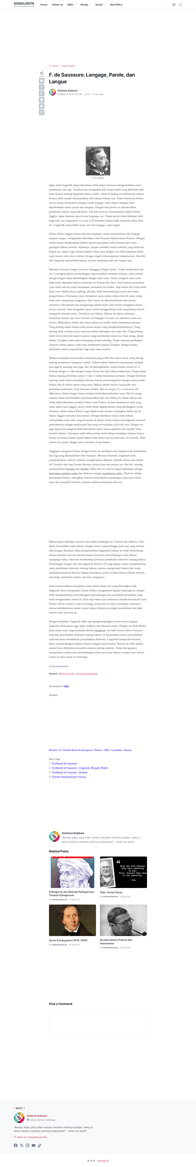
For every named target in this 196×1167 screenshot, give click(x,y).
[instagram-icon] (27, 1146)
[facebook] (41, 81)
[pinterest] (41, 106)
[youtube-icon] (33, 1146)
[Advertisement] (98, 36)
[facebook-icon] (15, 1146)
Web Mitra (116, 4)
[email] (41, 112)
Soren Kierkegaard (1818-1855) (68, 940)
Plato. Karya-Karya (111, 892)
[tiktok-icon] (39, 1146)
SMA (70, 4)
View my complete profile (31, 1137)
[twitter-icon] (21, 1146)
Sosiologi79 (24, 3)
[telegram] (41, 100)
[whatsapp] (41, 93)
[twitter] (41, 87)
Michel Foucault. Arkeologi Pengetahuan (78, 673)
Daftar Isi (57, 4)
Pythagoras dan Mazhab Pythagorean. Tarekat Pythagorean (71, 893)
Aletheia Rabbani (37, 1115)
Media (84, 4)
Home (43, 4)
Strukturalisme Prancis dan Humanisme (116, 941)
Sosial (98, 4)
